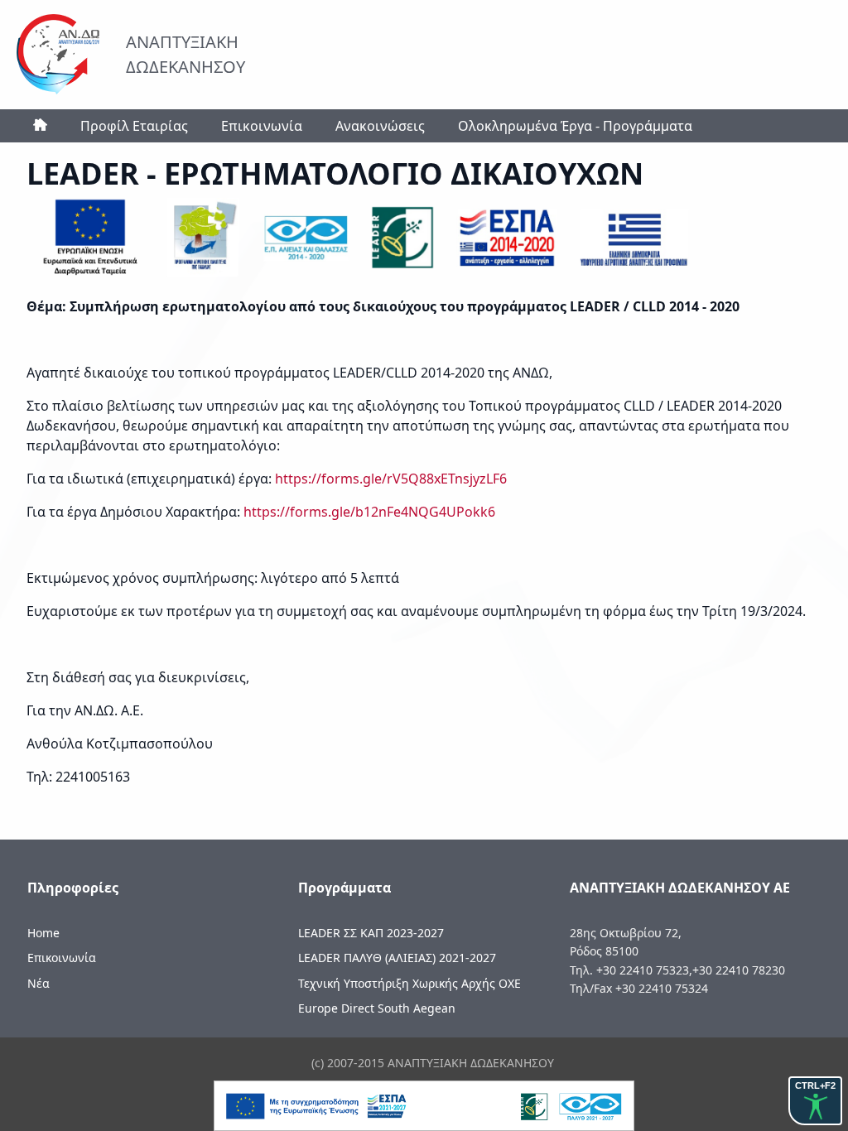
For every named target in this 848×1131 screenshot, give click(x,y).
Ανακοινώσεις (380, 126)
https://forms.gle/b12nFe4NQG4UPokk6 (371, 512)
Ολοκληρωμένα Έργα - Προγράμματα (575, 126)
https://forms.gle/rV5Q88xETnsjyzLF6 (391, 478)
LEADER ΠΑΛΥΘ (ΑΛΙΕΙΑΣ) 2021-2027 (397, 957)
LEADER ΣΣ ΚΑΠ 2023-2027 (371, 933)
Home (43, 933)
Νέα (38, 983)
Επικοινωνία (261, 126)
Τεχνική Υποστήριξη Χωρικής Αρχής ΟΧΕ (409, 983)
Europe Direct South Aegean (376, 1008)
